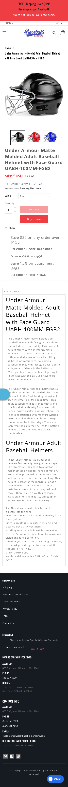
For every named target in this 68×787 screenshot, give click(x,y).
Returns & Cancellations (15, 594)
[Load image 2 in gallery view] (34, 137)
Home (8, 48)
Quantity (9, 203)
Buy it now (34, 219)
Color (8, 195)
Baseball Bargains (38, 770)
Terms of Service (11, 601)
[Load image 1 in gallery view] (18, 137)
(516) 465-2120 (10, 720)
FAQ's (5, 615)
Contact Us (8, 623)
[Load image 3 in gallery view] (50, 137)
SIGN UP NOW (37, 649)
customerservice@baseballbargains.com (24, 735)
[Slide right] (62, 138)
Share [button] (12, 228)
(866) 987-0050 (10, 726)
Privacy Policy (9, 608)
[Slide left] (6, 138)
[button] (4, 32)
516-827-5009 (9, 677)
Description (11, 291)
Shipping (7, 587)
